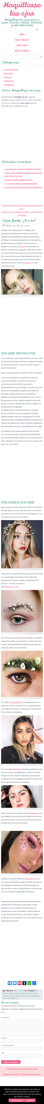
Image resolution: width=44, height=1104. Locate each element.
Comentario (5, 1017)
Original (36, 996)
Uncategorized (9, 80)
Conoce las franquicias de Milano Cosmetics (19, 179)
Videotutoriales (22, 50)
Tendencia (14, 998)
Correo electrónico (8, 1045)
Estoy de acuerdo (16, 1100)
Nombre (4, 1038)
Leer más (30, 1100)
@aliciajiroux (30, 879)
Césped (16, 993)
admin (28, 225)
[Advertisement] (22, 131)
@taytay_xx (29, 262)
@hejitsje (21, 638)
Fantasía (23, 993)
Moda (31, 996)
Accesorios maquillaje (11, 69)
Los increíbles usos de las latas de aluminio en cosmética (23, 169)
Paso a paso (22, 45)
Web (2, 1053)
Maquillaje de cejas (22, 996)
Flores (29, 993)
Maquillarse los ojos (22, 9)
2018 (36, 991)
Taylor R (22, 246)
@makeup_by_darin (11, 587)
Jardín (12, 996)
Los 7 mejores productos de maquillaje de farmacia (21, 183)
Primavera (6, 998)
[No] (41, 1095)
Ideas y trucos (22, 39)
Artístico (6, 993)
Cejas (11, 993)
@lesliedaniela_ (16, 702)
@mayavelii (17, 769)
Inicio (22, 34)
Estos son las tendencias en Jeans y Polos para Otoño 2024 (23, 187)
